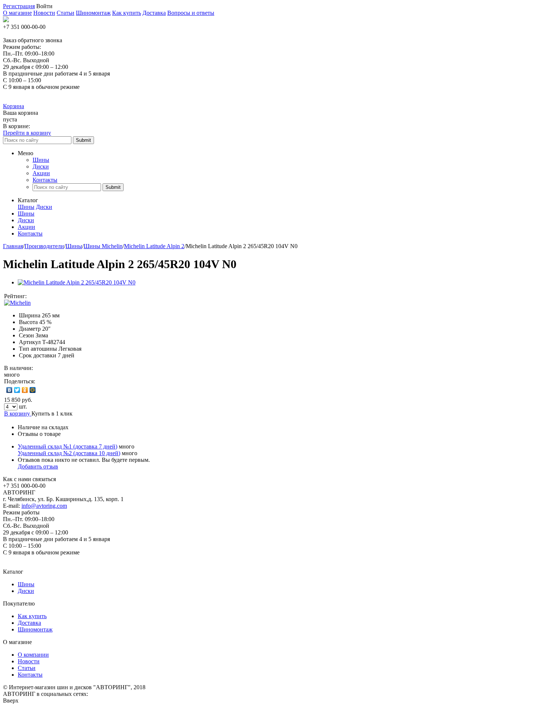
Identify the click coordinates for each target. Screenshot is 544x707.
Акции (41, 173)
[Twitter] (17, 390)
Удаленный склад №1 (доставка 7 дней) (67, 446)
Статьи (65, 13)
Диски (41, 166)
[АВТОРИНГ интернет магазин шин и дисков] (6, 20)
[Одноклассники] (25, 390)
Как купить (126, 13)
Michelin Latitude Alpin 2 (154, 246)
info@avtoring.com (44, 506)
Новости (44, 13)
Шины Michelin (103, 246)
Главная (13, 246)
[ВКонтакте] (9, 390)
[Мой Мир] (33, 390)
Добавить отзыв (38, 466)
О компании (33, 654)
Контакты (45, 180)
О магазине (17, 13)
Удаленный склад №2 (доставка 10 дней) (69, 453)
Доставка (154, 13)
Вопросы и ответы (190, 13)
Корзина (13, 106)
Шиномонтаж (93, 13)
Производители (44, 246)
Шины (41, 160)
